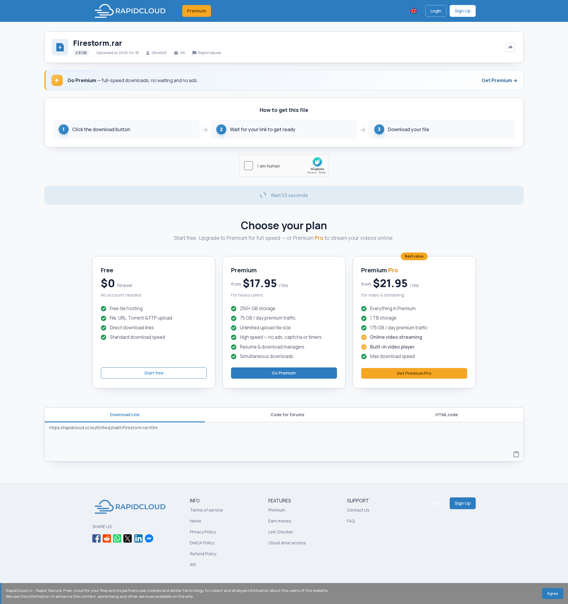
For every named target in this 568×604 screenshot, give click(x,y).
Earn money (279, 521)
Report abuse (209, 52)
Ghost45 (159, 52)
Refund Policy (203, 553)
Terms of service (206, 510)
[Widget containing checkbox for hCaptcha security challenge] (284, 165)
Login (435, 11)
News (195, 521)
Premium (196, 11)
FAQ (351, 521)
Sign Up (463, 11)
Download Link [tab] (124, 414)
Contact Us (358, 510)
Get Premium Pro (414, 373)
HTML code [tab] (446, 414)
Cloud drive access (287, 543)
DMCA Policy (202, 543)
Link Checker (280, 532)
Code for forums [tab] (287, 414)
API (193, 564)
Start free (154, 373)
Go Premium (284, 373)
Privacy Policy (203, 532)
